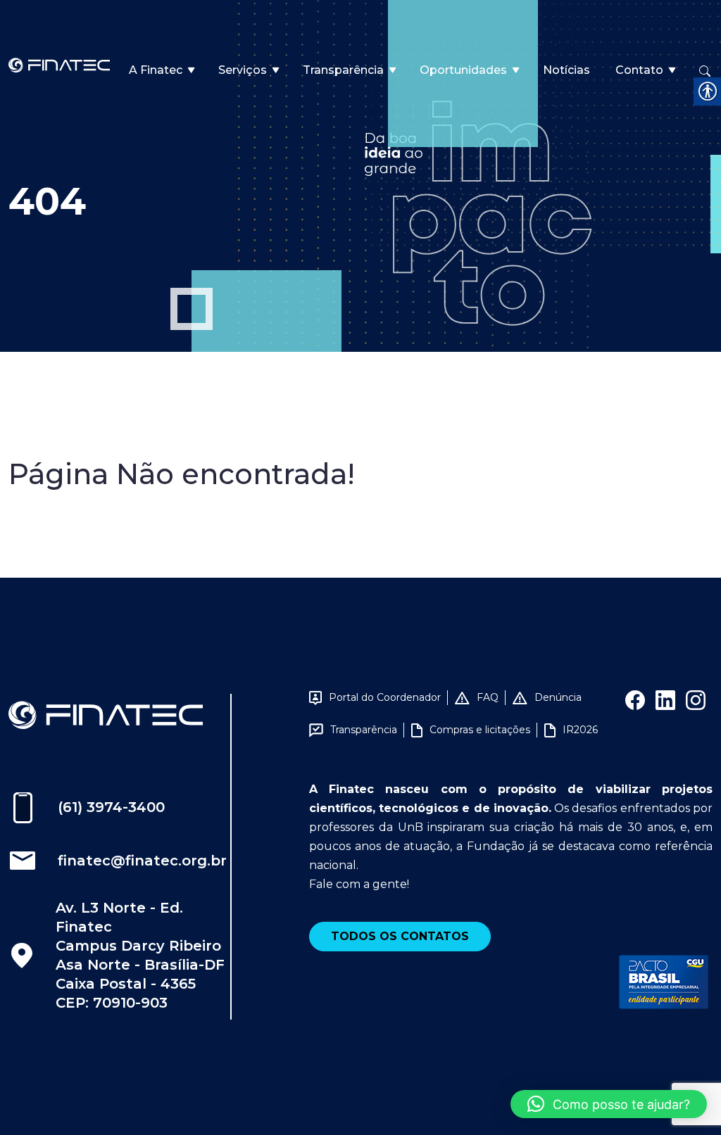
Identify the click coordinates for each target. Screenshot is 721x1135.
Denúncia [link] (558, 697)
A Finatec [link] (155, 70)
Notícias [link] (566, 70)
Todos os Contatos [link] (400, 936)
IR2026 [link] (580, 729)
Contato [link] (639, 70)
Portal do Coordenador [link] (385, 697)
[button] (608, 1104)
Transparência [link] (343, 70)
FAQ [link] (488, 697)
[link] (59, 64)
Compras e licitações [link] (480, 729)
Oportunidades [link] (463, 70)
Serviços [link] (242, 70)
